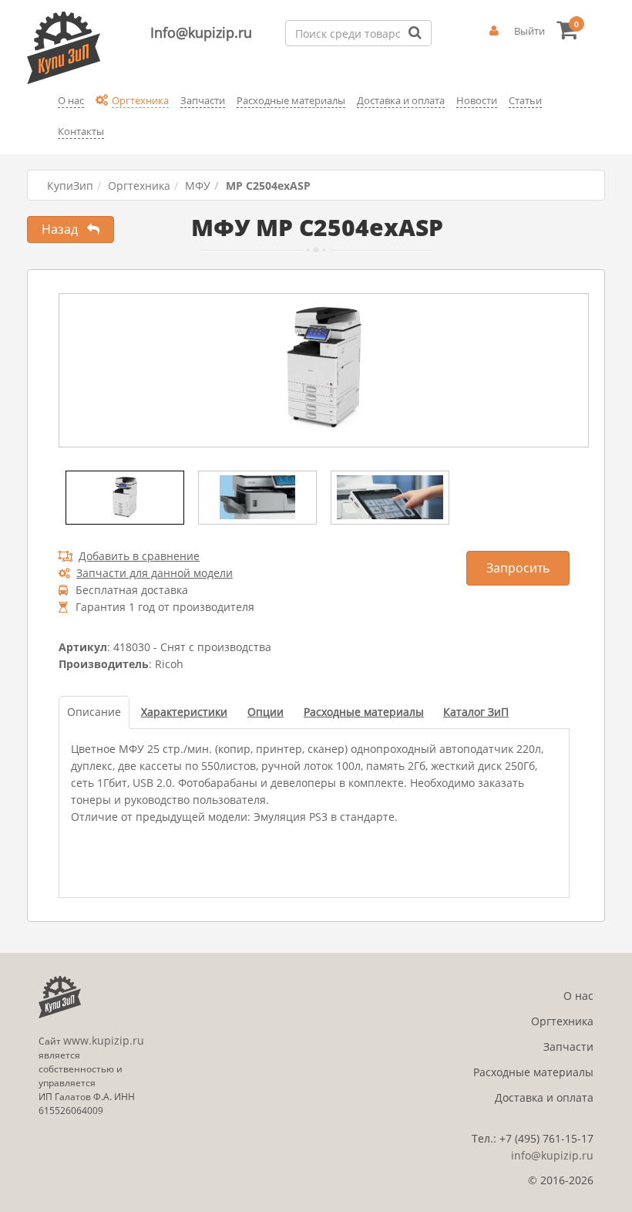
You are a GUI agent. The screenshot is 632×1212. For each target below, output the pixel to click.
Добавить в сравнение (139, 556)
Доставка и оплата (544, 1097)
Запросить (518, 567)
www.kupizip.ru (103, 1040)
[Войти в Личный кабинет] (494, 30)
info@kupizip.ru (552, 1155)
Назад (64, 229)
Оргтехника (139, 185)
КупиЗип (70, 185)
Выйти (529, 31)
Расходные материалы (533, 1072)
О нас (578, 995)
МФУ (197, 185)
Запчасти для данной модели (154, 572)
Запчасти (568, 1046)
